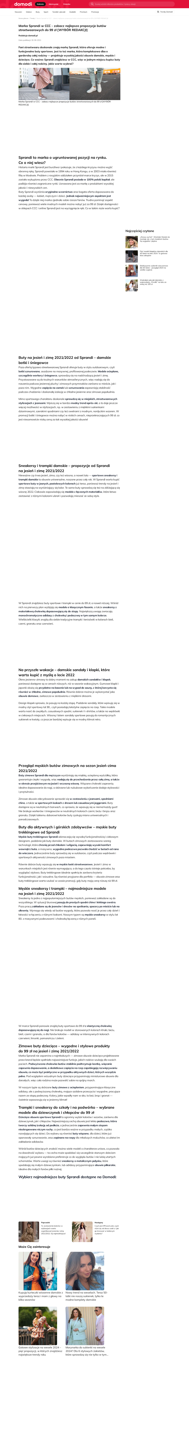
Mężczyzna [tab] (53, 4)
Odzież (29, 12)
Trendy (32, 18)
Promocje (95, 12)
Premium (83, 12)
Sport (46, 12)
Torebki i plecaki (58, 12)
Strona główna (23, 18)
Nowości (18, 12)
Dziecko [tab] (66, 4)
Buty (38, 12)
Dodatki (72, 12)
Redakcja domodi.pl (28, 35)
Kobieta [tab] (40, 4)
